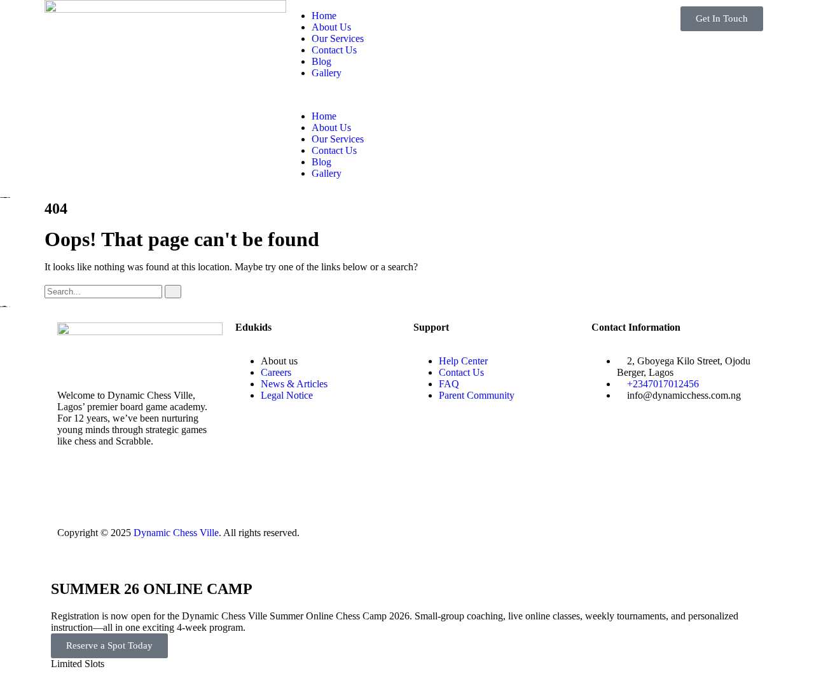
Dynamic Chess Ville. (177, 532)
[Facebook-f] (73, 486)
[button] (407, 94)
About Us (331, 27)
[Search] (173, 291)
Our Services (338, 38)
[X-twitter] (107, 486)
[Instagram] (142, 486)
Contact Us (334, 50)
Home (324, 15)
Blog (321, 61)
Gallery (326, 72)
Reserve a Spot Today (109, 645)
